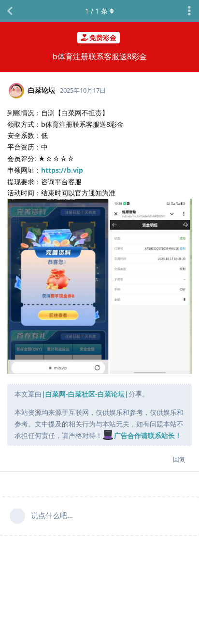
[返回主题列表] (9, 11)
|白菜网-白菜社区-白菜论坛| (85, 393)
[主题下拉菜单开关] (189, 11)
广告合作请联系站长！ (148, 435)
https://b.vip (62, 170)
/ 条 (96, 10)
